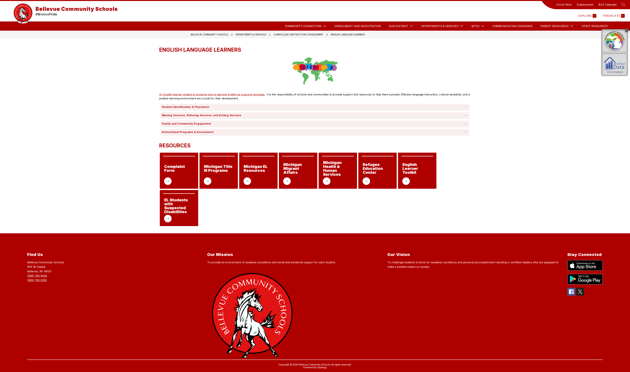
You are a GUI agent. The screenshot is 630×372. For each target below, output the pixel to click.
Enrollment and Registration (358, 26)
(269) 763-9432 (37, 275)
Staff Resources (595, 26)
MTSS (475, 26)
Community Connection (303, 26)
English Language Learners (348, 34)
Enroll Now (564, 4)
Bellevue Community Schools (209, 34)
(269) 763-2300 (37, 280)
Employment (585, 4)
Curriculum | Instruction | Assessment (299, 34)
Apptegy (322, 367)
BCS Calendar (607, 4)
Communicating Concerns (513, 26)
